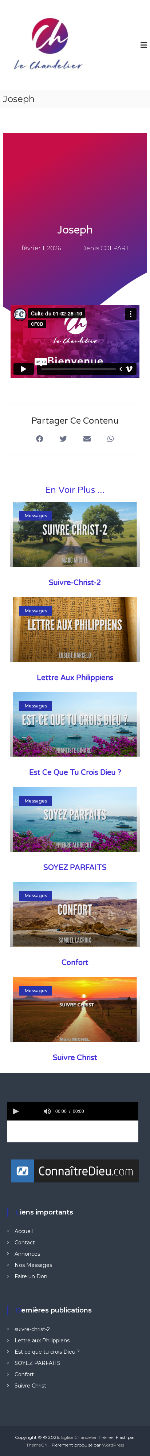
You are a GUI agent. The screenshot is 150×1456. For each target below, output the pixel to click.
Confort (75, 962)
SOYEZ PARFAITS (75, 867)
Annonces (27, 1254)
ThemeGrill (38, 1445)
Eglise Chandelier (79, 1437)
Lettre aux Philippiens (75, 678)
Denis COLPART (105, 248)
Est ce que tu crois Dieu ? (75, 772)
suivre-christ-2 (75, 582)
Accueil (24, 1231)
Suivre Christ (75, 1057)
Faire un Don (31, 1276)
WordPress (113, 1445)
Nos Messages (33, 1265)
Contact (25, 1242)
